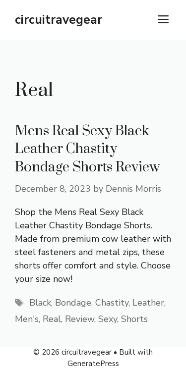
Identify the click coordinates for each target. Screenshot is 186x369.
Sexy (107, 319)
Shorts (134, 319)
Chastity (111, 303)
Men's (27, 319)
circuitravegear (58, 19)
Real (52, 319)
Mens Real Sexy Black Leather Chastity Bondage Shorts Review (87, 149)
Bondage (73, 303)
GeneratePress (93, 364)
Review (79, 319)
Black (40, 303)
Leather (148, 303)
